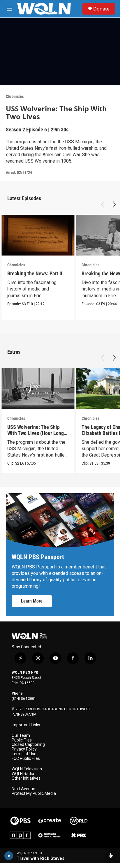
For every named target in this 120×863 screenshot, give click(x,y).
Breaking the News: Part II (34, 273)
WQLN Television (27, 769)
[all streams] (112, 855)
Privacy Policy (24, 749)
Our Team (21, 735)
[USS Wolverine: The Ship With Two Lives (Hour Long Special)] (37, 388)
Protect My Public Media (34, 793)
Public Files (22, 740)
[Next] (114, 204)
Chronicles (15, 96)
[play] (9, 856)
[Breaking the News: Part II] (37, 235)
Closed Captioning (28, 744)
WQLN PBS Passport (38, 557)
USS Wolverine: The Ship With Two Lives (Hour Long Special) (35, 433)
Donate (101, 8)
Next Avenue (23, 789)
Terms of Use (24, 754)
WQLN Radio (23, 774)
